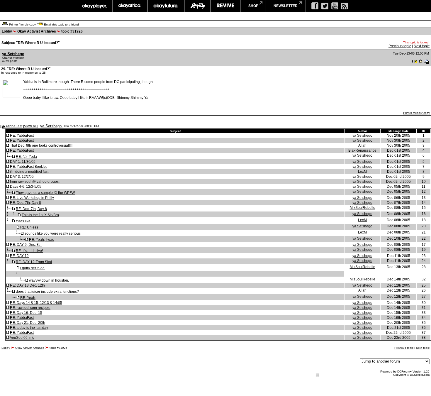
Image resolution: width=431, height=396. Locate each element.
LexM (362, 172)
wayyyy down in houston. (49, 280)
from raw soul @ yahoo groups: (35, 182)
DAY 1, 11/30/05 (22, 162)
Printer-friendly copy (22, 24)
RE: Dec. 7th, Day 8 (25, 203)
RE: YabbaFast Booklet (28, 167)
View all (30, 126)
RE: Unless (29, 227)
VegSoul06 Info (22, 338)
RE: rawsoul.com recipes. (30, 308)
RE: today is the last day (29, 328)
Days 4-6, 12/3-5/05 (25, 187)
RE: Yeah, (28, 298)
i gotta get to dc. (32, 268)
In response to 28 (34, 72)
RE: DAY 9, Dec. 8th (26, 245)
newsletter (286, 6)
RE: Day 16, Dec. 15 (26, 313)
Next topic (422, 46)
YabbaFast (13, 126)
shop (253, 6)
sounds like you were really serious (53, 233)
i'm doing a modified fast (29, 172)
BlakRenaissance (362, 150)
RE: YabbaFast (22, 135)
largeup (197, 6)
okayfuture (166, 6)
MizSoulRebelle (362, 208)
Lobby (7, 31)
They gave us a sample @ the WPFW (45, 193)
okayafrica (130, 6)
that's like (23, 221)
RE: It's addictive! (29, 251)
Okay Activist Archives (36, 31)
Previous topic (399, 46)
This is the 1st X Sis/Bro (40, 215)
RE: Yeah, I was (41, 240)
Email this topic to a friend (61, 24)
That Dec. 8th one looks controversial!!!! (41, 145)
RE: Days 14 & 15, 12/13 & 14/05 (36, 303)
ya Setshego (13, 54)
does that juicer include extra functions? (47, 292)
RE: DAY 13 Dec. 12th (27, 285)
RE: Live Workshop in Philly (32, 198)
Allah (362, 145)
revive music (225, 6)
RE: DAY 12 (19, 256)
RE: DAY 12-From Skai (34, 262)
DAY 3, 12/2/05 (22, 177)
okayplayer (94, 6)
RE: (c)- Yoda (26, 157)
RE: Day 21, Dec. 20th (27, 323)
